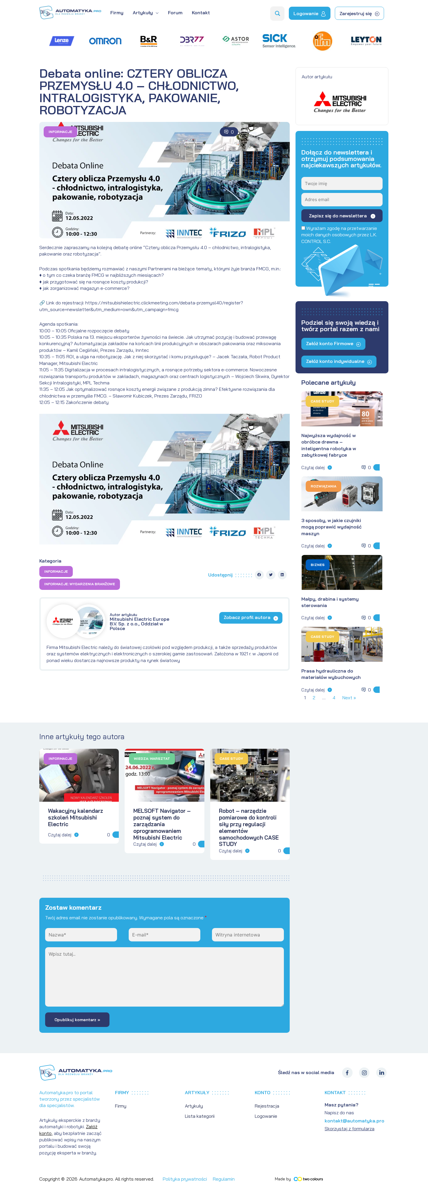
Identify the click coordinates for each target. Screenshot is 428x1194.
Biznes (318, 565)
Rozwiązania (323, 486)
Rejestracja (267, 1106)
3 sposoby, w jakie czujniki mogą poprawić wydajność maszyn (331, 526)
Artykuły (194, 1106)
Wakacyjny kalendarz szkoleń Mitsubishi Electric (75, 817)
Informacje (60, 131)
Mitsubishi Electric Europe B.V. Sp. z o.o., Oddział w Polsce (139, 621)
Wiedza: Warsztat (152, 758)
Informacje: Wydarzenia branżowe (79, 584)
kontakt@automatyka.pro (354, 1121)
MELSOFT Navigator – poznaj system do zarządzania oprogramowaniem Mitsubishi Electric (162, 824)
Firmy (120, 1106)
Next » (349, 697)
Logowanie (266, 1116)
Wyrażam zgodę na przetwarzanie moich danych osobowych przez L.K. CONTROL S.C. (339, 234)
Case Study (322, 401)
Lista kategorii (200, 1116)
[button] (259, 575)
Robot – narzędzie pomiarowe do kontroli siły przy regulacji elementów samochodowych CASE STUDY (249, 827)
